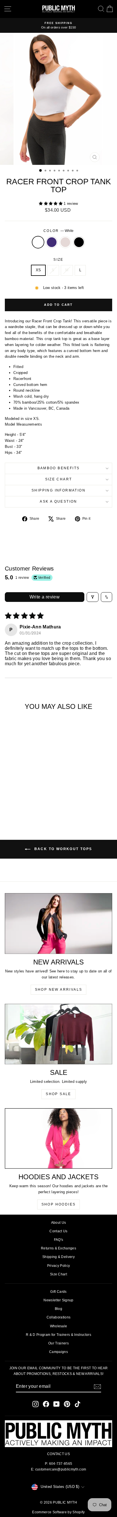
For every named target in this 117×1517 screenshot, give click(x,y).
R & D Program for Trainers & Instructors (58, 1335)
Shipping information (58, 490)
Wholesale (58, 1326)
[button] (51, 203)
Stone (65, 242)
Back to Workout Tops (62, 849)
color (58, 231)
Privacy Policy (58, 1266)
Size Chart (58, 479)
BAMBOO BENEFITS (58, 468)
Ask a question (58, 501)
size (58, 260)
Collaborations (59, 1317)
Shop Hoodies (58, 1204)
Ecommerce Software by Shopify (58, 1512)
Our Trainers (58, 1343)
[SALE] (58, 1034)
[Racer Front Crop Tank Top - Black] (35, 805)
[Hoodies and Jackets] (58, 1138)
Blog (58, 1309)
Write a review (45, 596)
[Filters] (93, 597)
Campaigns (58, 1352)
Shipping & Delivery (58, 1257)
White (38, 242)
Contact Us (58, 1231)
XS (38, 270)
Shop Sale (58, 1094)
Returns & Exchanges (58, 1248)
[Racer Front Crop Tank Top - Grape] (22, 805)
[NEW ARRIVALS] (58, 923)
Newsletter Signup (58, 1300)
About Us (58, 1223)
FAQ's (58, 1240)
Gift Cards (58, 1292)
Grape (51, 242)
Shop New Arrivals (58, 990)
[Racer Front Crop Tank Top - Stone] (28, 805)
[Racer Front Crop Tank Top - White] (15, 805)
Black (79, 242)
